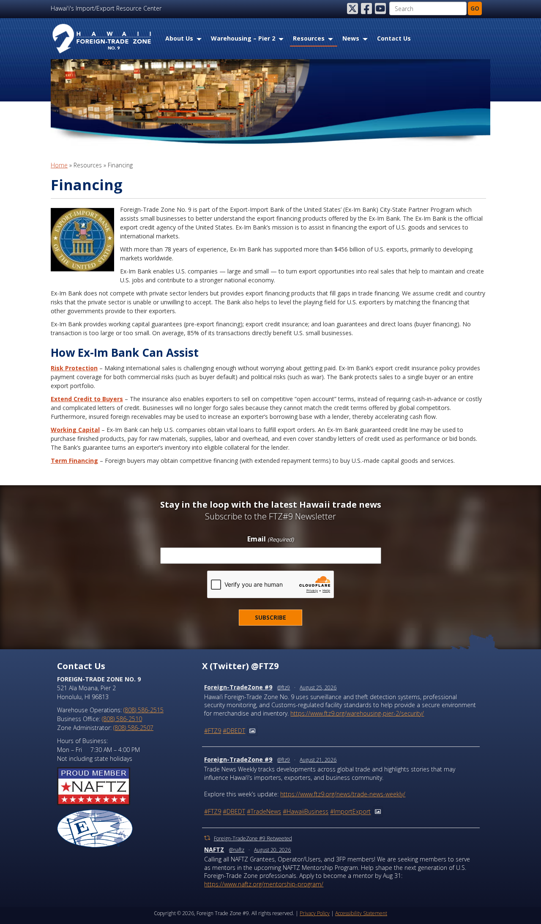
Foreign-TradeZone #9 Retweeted (253, 838)
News (350, 38)
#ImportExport (350, 812)
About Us (179, 38)
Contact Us (394, 38)
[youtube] (381, 8)
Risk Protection (74, 368)
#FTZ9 (212, 731)
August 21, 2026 (318, 759)
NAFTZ (214, 849)
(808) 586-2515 (143, 710)
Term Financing (74, 461)
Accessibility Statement (361, 913)
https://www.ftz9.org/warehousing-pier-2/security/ (357, 713)
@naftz (236, 849)
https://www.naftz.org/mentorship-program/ (263, 884)
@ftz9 (283, 687)
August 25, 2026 (318, 687)
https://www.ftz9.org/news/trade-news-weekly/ (342, 794)
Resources (309, 38)
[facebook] (367, 8)
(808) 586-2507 (133, 728)
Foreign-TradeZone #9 (238, 687)
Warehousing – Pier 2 (243, 38)
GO (474, 8)
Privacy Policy (315, 913)
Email (270, 539)
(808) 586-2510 (122, 719)
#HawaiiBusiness (305, 812)
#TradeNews (264, 812)
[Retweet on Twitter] (207, 838)
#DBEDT (234, 731)
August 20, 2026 (272, 849)
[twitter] (353, 8)
